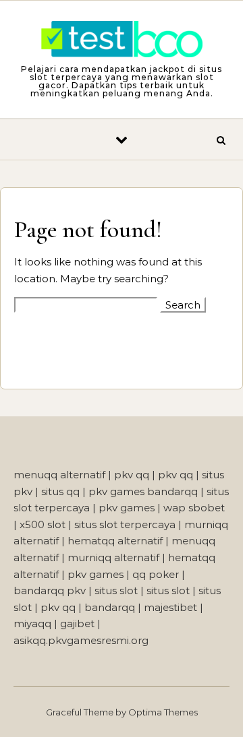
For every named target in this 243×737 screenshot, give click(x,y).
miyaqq (32, 623)
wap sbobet (194, 507)
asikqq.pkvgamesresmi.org (81, 640)
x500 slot (42, 524)
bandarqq (109, 607)
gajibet (77, 623)
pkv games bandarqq (143, 491)
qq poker (155, 574)
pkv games (127, 507)
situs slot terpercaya (125, 524)
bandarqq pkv (50, 590)
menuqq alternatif (59, 474)
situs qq (60, 491)
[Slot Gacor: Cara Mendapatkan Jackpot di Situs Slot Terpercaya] (121, 41)
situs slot (116, 590)
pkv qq (131, 474)
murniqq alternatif (113, 557)
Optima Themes (163, 712)
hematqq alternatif (115, 540)
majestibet (170, 607)
